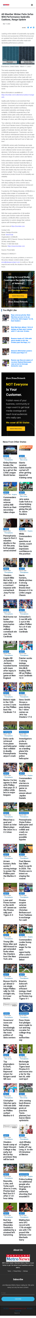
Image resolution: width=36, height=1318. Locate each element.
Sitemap (25, 1271)
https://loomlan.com (18, 226)
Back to (17, 1313)
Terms (9, 1271)
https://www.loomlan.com (16, 246)
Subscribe (18, 1299)
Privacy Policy (17, 1271)
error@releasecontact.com (10, 262)
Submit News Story (18, 296)
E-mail (3, 1293)
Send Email (9, 235)
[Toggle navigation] (32, 5)
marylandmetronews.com (17, 1308)
